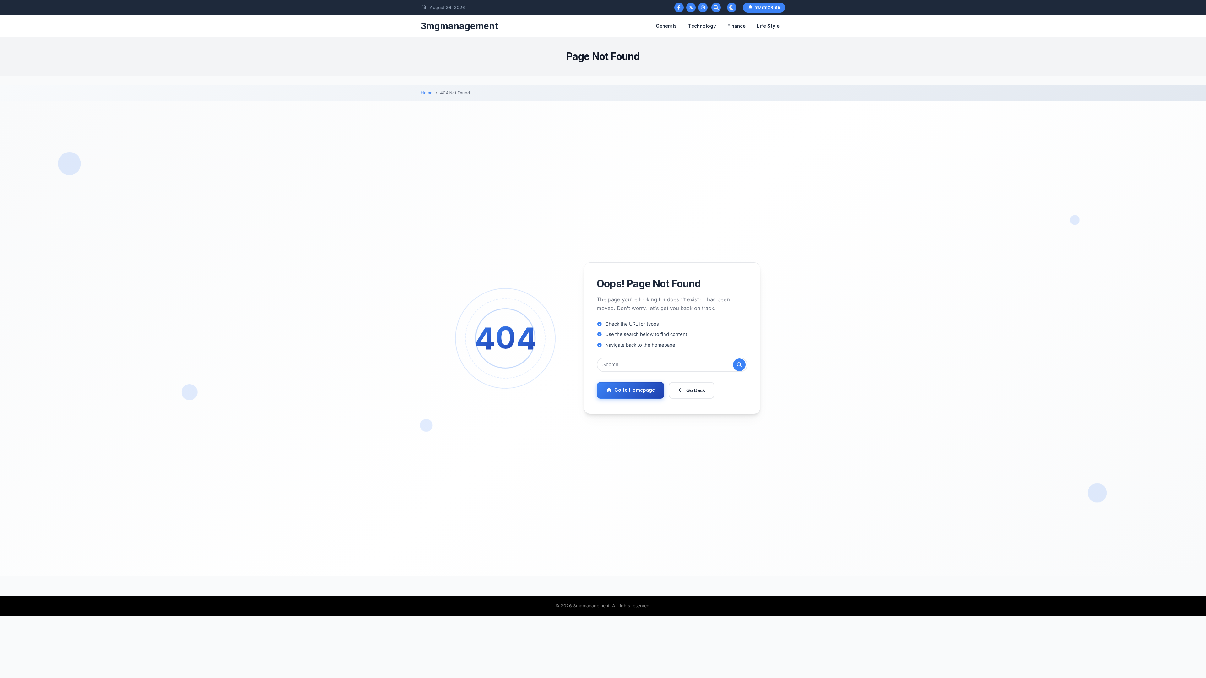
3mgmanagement (459, 26)
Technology (702, 26)
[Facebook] (679, 7)
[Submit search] (739, 364)
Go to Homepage (634, 390)
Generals (666, 26)
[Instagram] (703, 7)
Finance (736, 26)
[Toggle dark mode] (731, 7)
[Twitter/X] (691, 7)
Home (426, 92)
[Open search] (716, 7)
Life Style (768, 26)
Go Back (695, 390)
